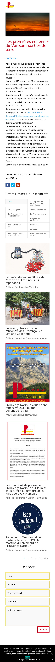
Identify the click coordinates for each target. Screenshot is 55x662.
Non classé (34, 225)
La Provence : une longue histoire (15, 215)
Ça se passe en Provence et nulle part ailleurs (37, 203)
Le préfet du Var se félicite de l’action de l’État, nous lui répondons (25, 280)
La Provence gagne (38, 214)
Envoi (43, 629)
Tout (10, 201)
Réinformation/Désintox (38, 234)
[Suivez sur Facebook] (8, 185)
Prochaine (43, 558)
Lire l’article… (12, 58)
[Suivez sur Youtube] (18, 185)
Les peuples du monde (14, 226)
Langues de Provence (35, 219)
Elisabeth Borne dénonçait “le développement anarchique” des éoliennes (27, 116)
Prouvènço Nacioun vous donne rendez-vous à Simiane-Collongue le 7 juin (26, 407)
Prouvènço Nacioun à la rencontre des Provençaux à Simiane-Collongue (24, 331)
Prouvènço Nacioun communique (16, 234)
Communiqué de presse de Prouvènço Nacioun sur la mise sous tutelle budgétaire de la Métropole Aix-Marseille (26, 489)
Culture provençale (38, 209)
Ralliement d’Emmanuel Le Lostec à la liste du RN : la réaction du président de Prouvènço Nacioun (23, 541)
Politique (33, 229)
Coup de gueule (14, 209)
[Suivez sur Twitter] (13, 185)
